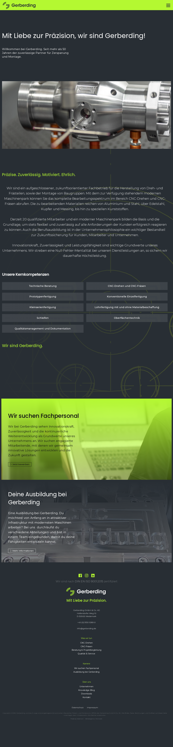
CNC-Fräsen (86, 646)
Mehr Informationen (23, 550)
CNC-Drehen (86, 643)
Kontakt (86, 697)
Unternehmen (86, 686)
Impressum (92, 707)
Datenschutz (78, 707)
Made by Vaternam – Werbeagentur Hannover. (86, 719)
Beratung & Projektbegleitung (86, 650)
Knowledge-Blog (86, 690)
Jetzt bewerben (20, 464)
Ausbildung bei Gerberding (86, 672)
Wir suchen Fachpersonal (86, 668)
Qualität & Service (86, 653)
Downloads (86, 693)
